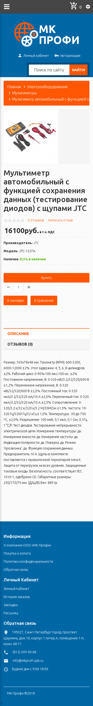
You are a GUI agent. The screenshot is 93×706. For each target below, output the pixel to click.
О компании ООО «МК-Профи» (27, 545)
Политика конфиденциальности (28, 561)
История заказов (17, 597)
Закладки (11, 605)
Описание (18, 334)
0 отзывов (36, 220)
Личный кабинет (36, 56)
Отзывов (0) (20, 344)
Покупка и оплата (17, 553)
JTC (36, 243)
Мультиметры (24, 93)
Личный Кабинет (16, 589)
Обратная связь (16, 570)
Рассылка (11, 613)
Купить (46, 278)
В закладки (15, 300)
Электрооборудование (47, 87)
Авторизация (70, 56)
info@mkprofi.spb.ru (28, 661)
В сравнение (44, 300)
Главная (14, 87)
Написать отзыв (60, 220)
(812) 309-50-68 (24, 652)
